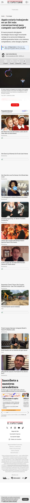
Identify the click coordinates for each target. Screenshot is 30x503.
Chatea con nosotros (16, 439)
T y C (16, 414)
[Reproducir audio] (4, 110)
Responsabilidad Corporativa (15, 444)
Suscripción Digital (15, 436)
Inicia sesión (6, 406)
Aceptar (25, 499)
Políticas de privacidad (15, 448)
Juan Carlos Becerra (11, 54)
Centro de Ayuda (15, 450)
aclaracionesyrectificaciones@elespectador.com (18, 465)
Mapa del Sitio (15, 431)
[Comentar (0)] (18, 61)
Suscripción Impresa (15, 434)
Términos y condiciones (15, 446)
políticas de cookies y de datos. (10, 501)
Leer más (15, 105)
